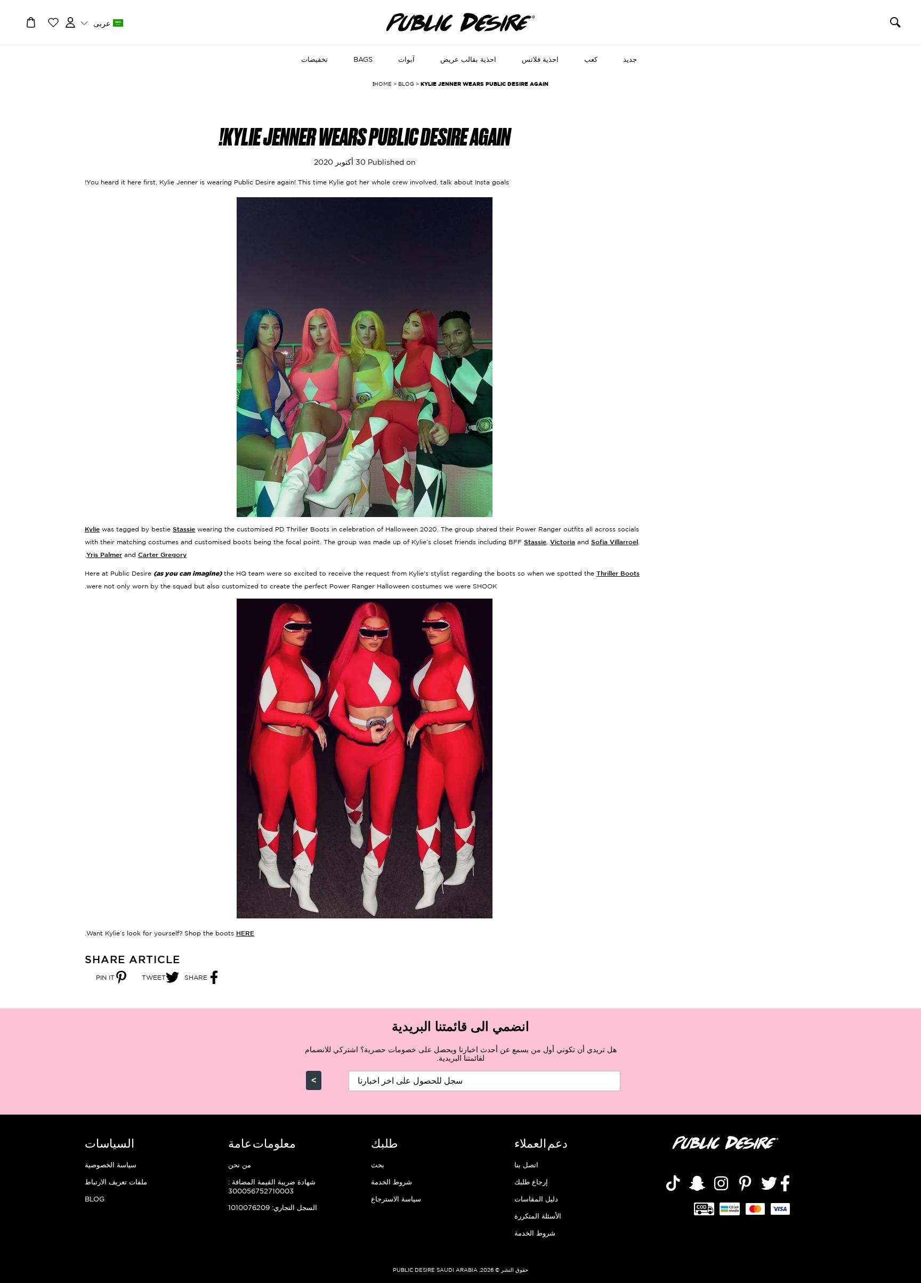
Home (383, 84)
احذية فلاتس (540, 59)
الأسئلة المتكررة (537, 1216)
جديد (630, 59)
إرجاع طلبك (531, 1181)
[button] (101, 23)
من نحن (239, 1164)
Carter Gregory (162, 554)
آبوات (406, 59)
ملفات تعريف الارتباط (116, 1181)
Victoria (562, 541)
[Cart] (31, 21)
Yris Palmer (104, 554)
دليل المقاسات (536, 1199)
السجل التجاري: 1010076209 (272, 1207)
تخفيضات (314, 59)
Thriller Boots (618, 573)
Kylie (92, 529)
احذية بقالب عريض (468, 59)
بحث (377, 1164)
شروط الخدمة (534, 1233)
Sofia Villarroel (614, 541)
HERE (245, 933)
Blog (94, 1199)
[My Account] (70, 21)
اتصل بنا (526, 1164)
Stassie (184, 529)
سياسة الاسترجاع (396, 1199)
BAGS (363, 59)
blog (406, 84)
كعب (590, 59)
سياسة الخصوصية (110, 1164)
